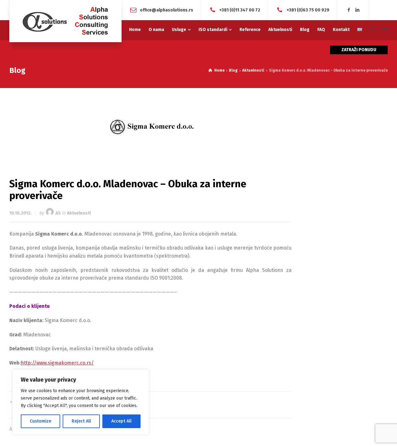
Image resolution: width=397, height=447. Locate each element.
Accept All (121, 421)
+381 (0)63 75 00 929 (308, 9)
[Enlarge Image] (150, 127)
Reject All (81, 421)
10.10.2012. (20, 213)
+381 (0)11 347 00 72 (239, 9)
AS (58, 213)
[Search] (373, 30)
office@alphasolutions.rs (166, 9)
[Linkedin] (357, 10)
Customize (40, 421)
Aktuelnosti (79, 213)
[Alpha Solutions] (65, 21)
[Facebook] (349, 10)
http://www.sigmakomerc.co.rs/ (57, 363)
